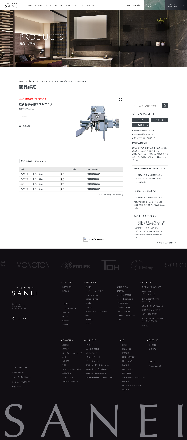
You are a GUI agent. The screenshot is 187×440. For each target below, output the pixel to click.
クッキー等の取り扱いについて (22, 377)
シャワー (89, 307)
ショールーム (67, 377)
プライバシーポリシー (19, 367)
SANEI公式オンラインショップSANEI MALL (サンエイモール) (151, 223)
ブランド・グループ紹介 (72, 369)
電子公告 (125, 389)
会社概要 (65, 361)
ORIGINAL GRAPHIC (150, 310)
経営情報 (125, 353)
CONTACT (91, 5)
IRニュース (126, 349)
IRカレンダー (127, 369)
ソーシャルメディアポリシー (22, 382)
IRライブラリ (127, 361)
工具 (119, 319)
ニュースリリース (69, 308)
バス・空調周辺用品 (125, 299)
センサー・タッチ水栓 (94, 291)
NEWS (81, 5)
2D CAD (140, 120)
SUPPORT (48, 5)
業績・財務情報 (128, 357)
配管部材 (120, 291)
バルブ (88, 323)
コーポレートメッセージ (72, 353)
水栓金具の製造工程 (70, 381)
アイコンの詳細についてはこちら (111, 195)
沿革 (64, 365)
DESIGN (58, 5)
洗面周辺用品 (122, 303)
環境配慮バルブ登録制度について (99, 369)
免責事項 (125, 381)
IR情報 (129, 5)
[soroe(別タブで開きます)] (162, 265)
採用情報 (136, 5)
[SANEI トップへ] (25, 291)
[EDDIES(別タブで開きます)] (61, 265)
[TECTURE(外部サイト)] (24, 318)
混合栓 (88, 287)
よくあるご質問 (92, 349)
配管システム (122, 287)
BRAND (38, 5)
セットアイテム (91, 295)
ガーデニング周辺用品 (126, 315)
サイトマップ (16, 387)
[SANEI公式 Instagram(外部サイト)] (13, 318)
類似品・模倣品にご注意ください (99, 377)
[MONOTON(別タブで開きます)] (18, 265)
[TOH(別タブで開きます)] (96, 265)
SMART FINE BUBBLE (151, 305)
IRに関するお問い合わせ (132, 385)
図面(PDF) (159, 120)
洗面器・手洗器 (91, 299)
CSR (64, 357)
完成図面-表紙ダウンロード (143, 134)
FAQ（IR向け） (128, 373)
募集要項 (152, 349)
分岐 (87, 315)
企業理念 (65, 349)
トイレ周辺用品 (123, 311)
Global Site (153, 366)
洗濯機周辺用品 (123, 307)
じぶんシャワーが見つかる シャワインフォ (152, 319)
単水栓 (88, 303)
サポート (89, 345)
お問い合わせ (91, 353)
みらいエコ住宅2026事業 (96, 373)
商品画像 (141, 125)
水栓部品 (89, 319)
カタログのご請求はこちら (149, 178)
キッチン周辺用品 (124, 295)
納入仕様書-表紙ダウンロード (144, 130)
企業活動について (145, 182)
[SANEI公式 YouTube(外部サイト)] (19, 318)
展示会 (65, 316)
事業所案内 (66, 373)
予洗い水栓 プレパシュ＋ (147, 292)
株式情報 (125, 365)
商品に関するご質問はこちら (150, 174)
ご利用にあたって (18, 372)
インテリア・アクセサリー (96, 311)
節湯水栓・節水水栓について (97, 365)
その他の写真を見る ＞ (166, 242)
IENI (144, 325)
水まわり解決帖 (148, 314)
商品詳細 (24, 174)
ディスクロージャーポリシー (133, 377)
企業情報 (65, 320)
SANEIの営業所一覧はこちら (150, 197)
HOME (29, 5)
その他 (65, 324)
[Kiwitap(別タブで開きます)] (127, 265)
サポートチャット (93, 357)
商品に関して (67, 312)
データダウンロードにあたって (144, 138)
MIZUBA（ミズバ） (150, 287)
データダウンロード (94, 361)
